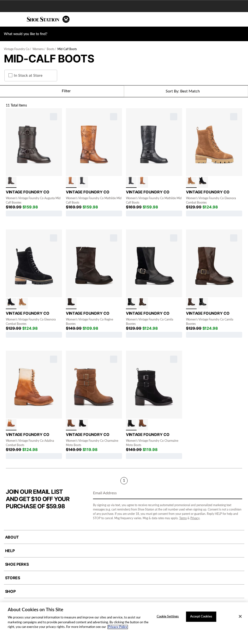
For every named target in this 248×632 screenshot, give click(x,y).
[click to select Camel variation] (71, 424)
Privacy (195, 518)
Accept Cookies (201, 616)
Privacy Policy (117, 627)
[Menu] (7, 19)
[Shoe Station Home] (48, 19)
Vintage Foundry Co (16, 49)
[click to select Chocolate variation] (11, 182)
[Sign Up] (237, 493)
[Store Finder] (18, 19)
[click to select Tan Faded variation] (11, 424)
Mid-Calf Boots (67, 49)
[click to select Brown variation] (71, 303)
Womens (38, 49)
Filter (66, 91)
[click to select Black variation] (82, 182)
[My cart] (241, 19)
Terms (183, 518)
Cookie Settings (168, 616)
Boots (50, 49)
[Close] (240, 616)
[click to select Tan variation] (71, 182)
